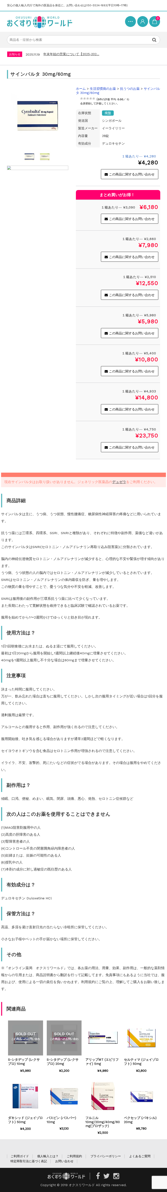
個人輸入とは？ (47, 1156)
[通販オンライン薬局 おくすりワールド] (39, 21)
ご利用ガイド (20, 1156)
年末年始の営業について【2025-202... (71, 54)
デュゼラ (119, 482)
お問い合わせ (64, 1161)
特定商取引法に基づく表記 (28, 1161)
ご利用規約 (74, 1156)
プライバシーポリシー (105, 1156)
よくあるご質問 (139, 1156)
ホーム (81, 89)
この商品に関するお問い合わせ (132, 174)
